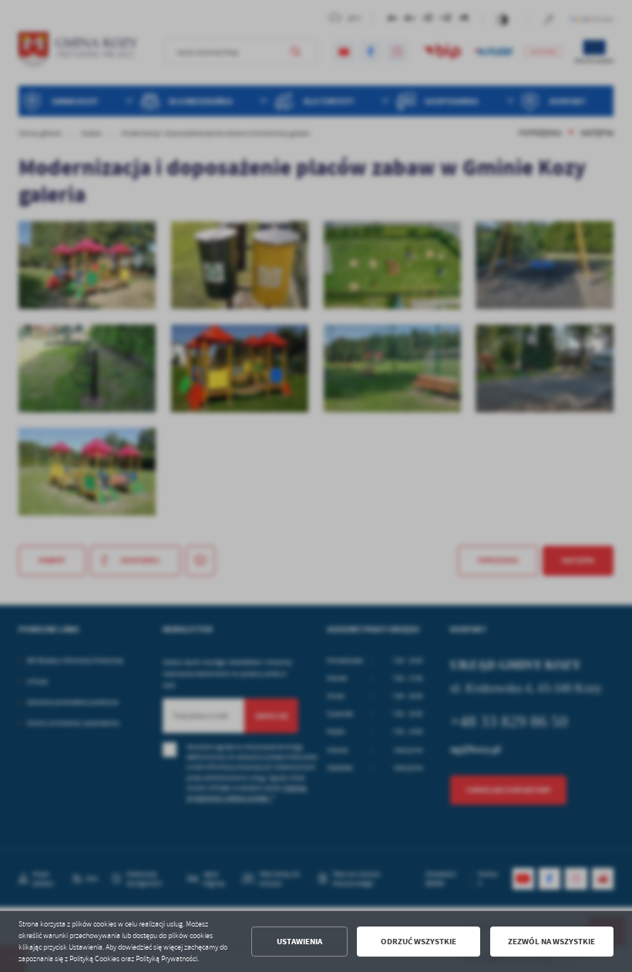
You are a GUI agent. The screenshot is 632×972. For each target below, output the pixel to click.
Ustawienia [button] (299, 941)
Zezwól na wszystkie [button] (551, 941)
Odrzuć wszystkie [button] (418, 941)
